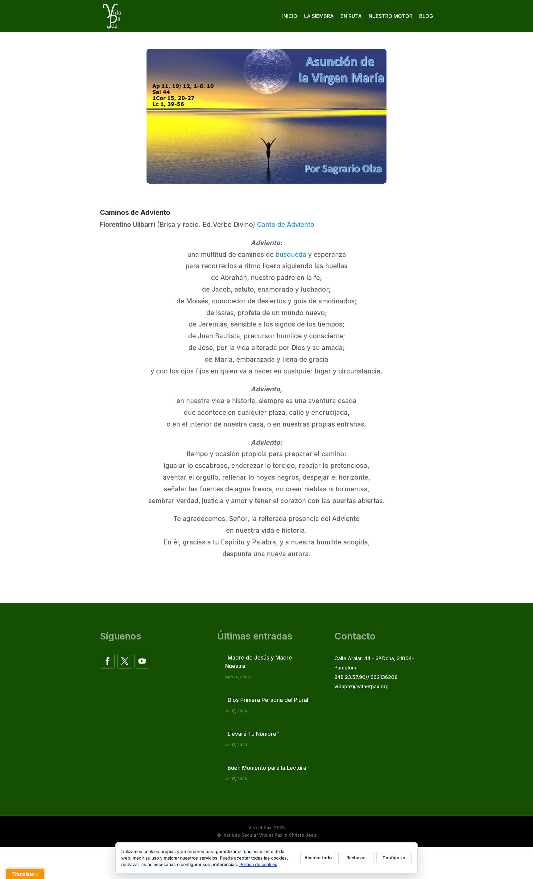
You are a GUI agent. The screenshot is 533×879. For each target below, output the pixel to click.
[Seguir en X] (124, 661)
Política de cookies (258, 864)
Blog (426, 16)
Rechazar (356, 857)
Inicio (289, 16)
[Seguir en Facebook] (107, 661)
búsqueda (290, 254)
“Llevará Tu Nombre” (252, 734)
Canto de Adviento (285, 224)
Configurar (394, 857)
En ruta (351, 16)
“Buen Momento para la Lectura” (267, 768)
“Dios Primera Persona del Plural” (268, 700)
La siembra (319, 16)
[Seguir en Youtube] (141, 661)
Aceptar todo (318, 857)
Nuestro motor (390, 16)
